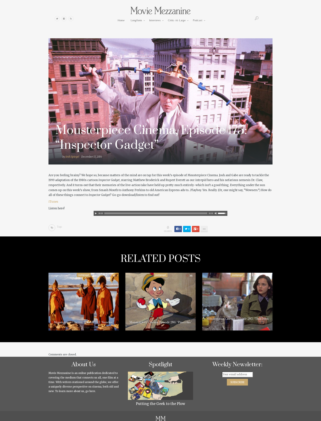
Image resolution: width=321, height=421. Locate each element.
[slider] (222, 213)
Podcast (197, 20)
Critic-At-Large (177, 20)
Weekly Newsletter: (237, 364)
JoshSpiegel (83, 275)
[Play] (95, 213)
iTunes (53, 201)
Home (121, 20)
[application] (160, 213)
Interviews (155, 20)
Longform (136, 20)
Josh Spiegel (72, 156)
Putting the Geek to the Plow (160, 404)
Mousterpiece (64, 119)
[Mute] (216, 213)
